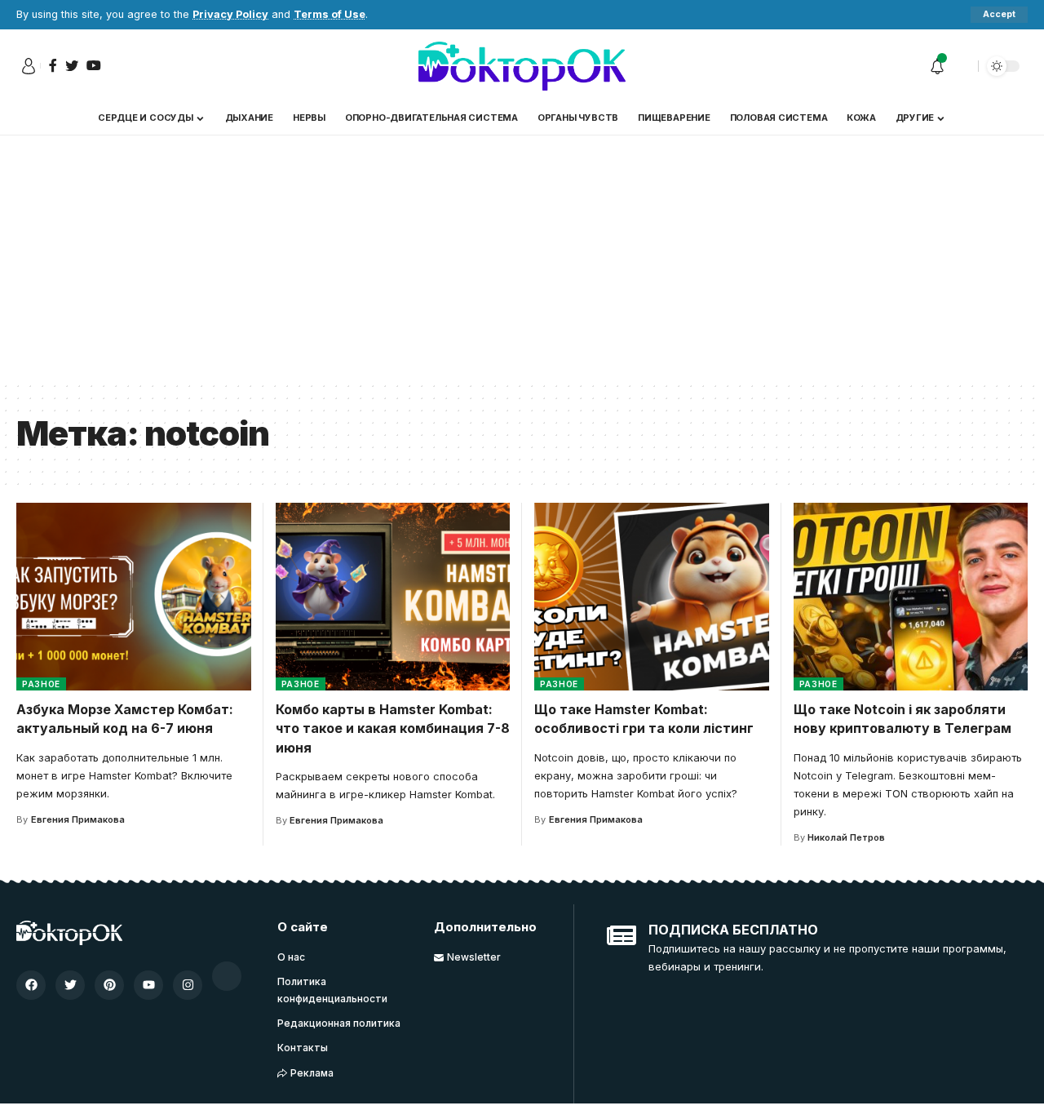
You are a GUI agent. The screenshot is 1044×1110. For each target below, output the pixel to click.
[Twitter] (70, 985)
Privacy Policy (230, 14)
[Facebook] (31, 985)
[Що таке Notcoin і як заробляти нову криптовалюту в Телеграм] (911, 596)
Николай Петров (846, 837)
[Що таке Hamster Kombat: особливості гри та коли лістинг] (651, 596)
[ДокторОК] (522, 66)
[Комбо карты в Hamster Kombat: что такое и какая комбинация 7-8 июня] (393, 596)
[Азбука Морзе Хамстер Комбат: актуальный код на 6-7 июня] (133, 596)
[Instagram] (187, 985)
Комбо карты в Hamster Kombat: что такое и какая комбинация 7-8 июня (393, 728)
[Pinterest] (109, 985)
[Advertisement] (522, 258)
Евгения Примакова (78, 819)
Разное (41, 684)
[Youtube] (148, 985)
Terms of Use (329, 14)
